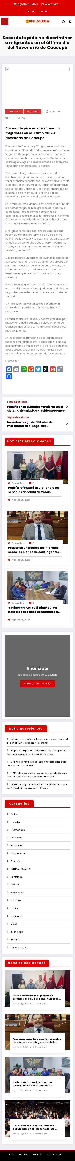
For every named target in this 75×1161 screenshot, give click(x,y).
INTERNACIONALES (20, 869)
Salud (14, 923)
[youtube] (46, 11)
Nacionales (32, 111)
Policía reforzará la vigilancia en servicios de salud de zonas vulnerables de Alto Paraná (33, 490)
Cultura (15, 814)
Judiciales (17, 876)
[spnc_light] (70, 22)
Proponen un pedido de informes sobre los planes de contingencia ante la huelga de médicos (33, 550)
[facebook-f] (28, 11)
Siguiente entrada (18, 417)
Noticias (23, 1154)
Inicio (11, 1154)
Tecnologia (17, 931)
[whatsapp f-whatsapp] (37, 11)
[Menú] (4, 21)
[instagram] (42, 11)
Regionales (17, 916)
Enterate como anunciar (37, 683)
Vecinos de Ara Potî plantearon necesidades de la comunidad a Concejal (33, 609)
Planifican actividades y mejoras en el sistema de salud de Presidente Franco (36, 408)
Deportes (16, 822)
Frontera (15, 861)
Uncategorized (19, 947)
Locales (15, 884)
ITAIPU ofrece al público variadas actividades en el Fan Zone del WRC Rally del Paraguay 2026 (34, 1127)
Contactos (37, 1154)
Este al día (55, 111)
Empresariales (19, 853)
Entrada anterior (17, 402)
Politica (15, 908)
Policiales (16, 900)
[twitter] (33, 11)
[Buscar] (63, 22)
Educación (17, 845)
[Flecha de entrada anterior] (67, 407)
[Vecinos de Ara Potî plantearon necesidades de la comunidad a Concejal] (37, 587)
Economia (16, 837)
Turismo (15, 939)
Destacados (14, 111)
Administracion (54, 1154)
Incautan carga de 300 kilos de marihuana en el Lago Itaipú (30, 424)
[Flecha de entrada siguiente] (67, 424)
